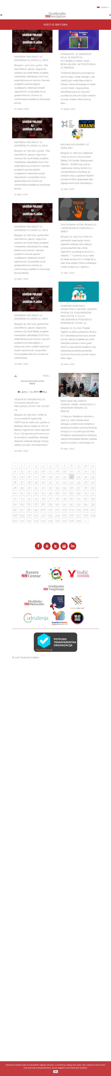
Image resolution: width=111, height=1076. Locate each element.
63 (36, 493)
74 (29, 498)
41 (50, 482)
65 (50, 493)
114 (57, 515)
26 (29, 476)
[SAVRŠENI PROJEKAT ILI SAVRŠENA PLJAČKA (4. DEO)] (32, 41)
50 (29, 487)
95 (92, 504)
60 (14, 493)
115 (64, 515)
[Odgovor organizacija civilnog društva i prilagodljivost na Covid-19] (32, 384)
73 (22, 498)
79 (64, 498)
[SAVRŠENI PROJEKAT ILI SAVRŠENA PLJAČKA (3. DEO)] (32, 128)
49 (22, 487)
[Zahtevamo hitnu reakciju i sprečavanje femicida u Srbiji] (79, 209)
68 (71, 493)
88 (43, 504)
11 (93, 465)
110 (29, 515)
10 (85, 465)
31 (64, 476)
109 (22, 515)
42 (57, 482)
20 (71, 471)
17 (50, 471)
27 (36, 476)
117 (79, 515)
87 (36, 504)
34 (85, 476)
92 (71, 504)
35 (92, 476)
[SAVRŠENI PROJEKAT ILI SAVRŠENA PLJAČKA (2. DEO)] (32, 213)
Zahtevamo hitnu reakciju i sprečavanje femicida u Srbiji (78, 228)
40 (43, 482)
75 (36, 498)
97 (22, 509)
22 (85, 471)
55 (64, 487)
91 (64, 504)
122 (29, 520)
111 (36, 515)
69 (78, 493)
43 (64, 482)
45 (78, 482)
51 (36, 487)
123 (36, 520)
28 (43, 476)
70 (85, 493)
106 (86, 509)
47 (92, 482)
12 (15, 471)
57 (78, 487)
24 (14, 476)
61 (22, 493)
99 (36, 509)
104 (71, 509)
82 (85, 498)
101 (50, 509)
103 (64, 509)
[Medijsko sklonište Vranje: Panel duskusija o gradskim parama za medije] (79, 385)
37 (22, 482)
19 (64, 471)
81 (78, 498)
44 (71, 482)
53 (50, 487)
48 (14, 487)
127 (64, 520)
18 (57, 471)
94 (85, 504)
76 (43, 498)
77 (50, 498)
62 (29, 493)
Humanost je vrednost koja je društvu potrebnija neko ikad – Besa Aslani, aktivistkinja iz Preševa (78, 61)
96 (14, 509)
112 (43, 515)
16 (43, 471)
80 (71, 498)
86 (29, 504)
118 (86, 515)
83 (92, 498)
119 (93, 515)
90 (57, 504)
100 (43, 509)
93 (78, 504)
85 (22, 504)
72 (15, 498)
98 (29, 509)
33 (78, 476)
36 (14, 482)
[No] (107, 1068)
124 (43, 520)
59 (92, 487)
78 (57, 498)
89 (50, 504)
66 (57, 493)
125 (50, 520)
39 (36, 482)
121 (22, 520)
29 (50, 476)
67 (64, 493)
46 (85, 482)
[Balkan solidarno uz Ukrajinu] (79, 129)
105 (79, 509)
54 (57, 487)
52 (43, 487)
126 (57, 520)
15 (36, 471)
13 (22, 471)
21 (78, 471)
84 (14, 504)
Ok (55, 1071)
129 (79, 520)
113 (50, 515)
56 (71, 487)
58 (85, 487)
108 (15, 515)
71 (92, 493)
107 (93, 509)
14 (29, 471)
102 (57, 509)
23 (92, 471)
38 (29, 482)
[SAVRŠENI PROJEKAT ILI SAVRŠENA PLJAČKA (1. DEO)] (32, 299)
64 (43, 493)
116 (72, 515)
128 (72, 520)
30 (57, 476)
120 (15, 520)
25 (22, 476)
